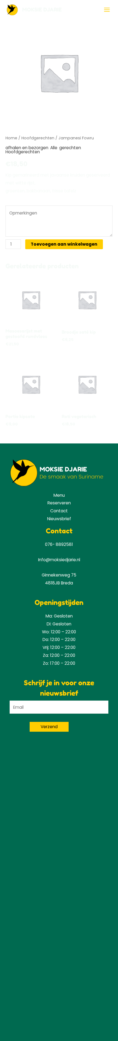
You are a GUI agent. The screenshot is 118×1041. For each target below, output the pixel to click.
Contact (59, 511)
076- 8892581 (59, 544)
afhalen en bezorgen (26, 148)
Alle (53, 148)
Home (11, 138)
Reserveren (59, 503)
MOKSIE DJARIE (42, 9)
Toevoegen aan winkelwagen (64, 244)
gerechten (70, 148)
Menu (59, 495)
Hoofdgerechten (37, 138)
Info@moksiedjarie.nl (59, 560)
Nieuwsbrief (59, 519)
